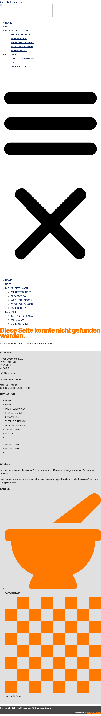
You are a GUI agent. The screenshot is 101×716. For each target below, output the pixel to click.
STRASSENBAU (19, 38)
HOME (8, 22)
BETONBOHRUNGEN (22, 46)
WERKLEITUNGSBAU (22, 42)
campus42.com (94, 712)
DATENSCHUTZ (19, 66)
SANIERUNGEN (19, 50)
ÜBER (8, 26)
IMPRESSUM (17, 62)
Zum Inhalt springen (11, 2)
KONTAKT (10, 54)
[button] (50, 173)
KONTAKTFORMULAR (22, 58)
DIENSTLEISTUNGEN (16, 30)
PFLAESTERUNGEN (21, 34)
